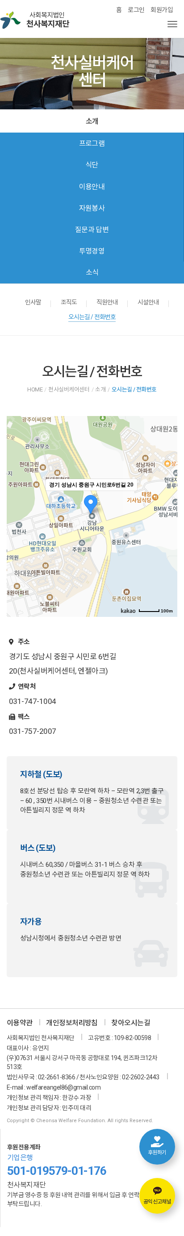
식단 (91, 165)
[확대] (166, 500)
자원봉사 (92, 208)
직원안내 (107, 302)
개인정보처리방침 (72, 1023)
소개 (92, 121)
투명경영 (92, 251)
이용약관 (20, 1023)
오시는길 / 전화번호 (92, 316)
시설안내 (148, 302)
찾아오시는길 (130, 1023)
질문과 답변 (92, 229)
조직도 (69, 302)
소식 (92, 272)
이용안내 (92, 187)
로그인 (136, 9)
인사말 (33, 302)
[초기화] (166, 532)
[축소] (166, 515)
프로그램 (92, 143)
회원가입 (162, 9)
